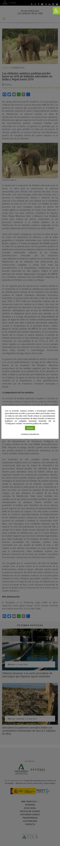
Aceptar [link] (30, 428)
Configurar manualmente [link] (30, 434)
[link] (56, 10)
